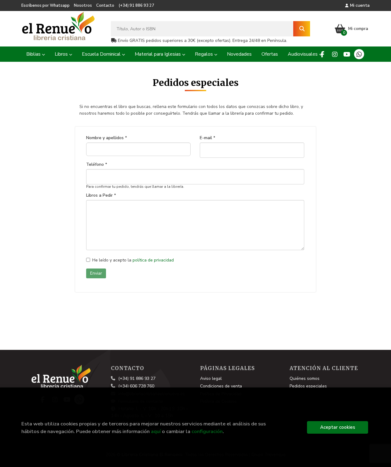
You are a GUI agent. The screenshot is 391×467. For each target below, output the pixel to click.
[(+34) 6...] (359, 54)
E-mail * (207, 138)
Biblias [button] (34, 54)
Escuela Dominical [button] (102, 54)
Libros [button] (62, 54)
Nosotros (83, 5)
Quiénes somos (305, 378)
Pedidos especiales (308, 386)
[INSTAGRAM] (335, 54)
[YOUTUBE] (347, 54)
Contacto (105, 5)
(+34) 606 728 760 (136, 386)
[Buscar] (301, 28)
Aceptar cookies (337, 427)
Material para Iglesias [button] (158, 54)
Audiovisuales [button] (303, 54)
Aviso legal (211, 378)
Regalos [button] (204, 54)
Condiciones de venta (221, 386)
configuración (207, 431)
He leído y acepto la (133, 260)
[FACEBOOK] (322, 54)
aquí (156, 431)
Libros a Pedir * (101, 195)
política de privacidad (153, 260)
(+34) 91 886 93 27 (136, 5)
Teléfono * (96, 164)
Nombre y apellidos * (106, 138)
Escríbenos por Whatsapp (45, 5)
